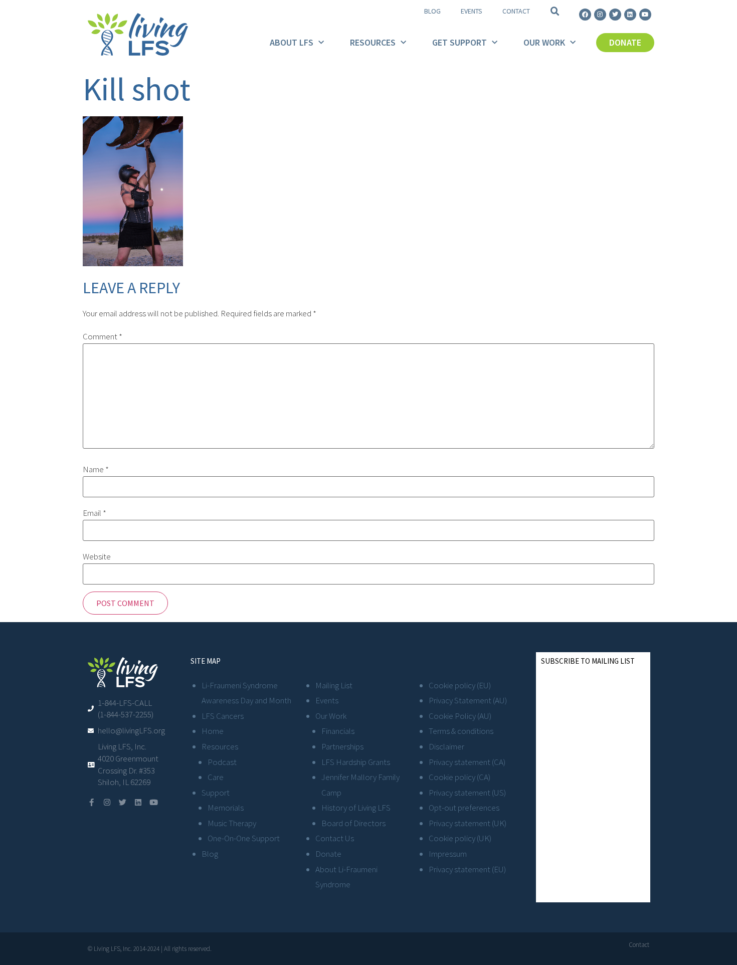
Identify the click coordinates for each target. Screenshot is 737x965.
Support (216, 792)
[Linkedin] (630, 15)
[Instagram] (600, 15)
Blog (432, 11)
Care (216, 777)
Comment (102, 336)
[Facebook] (585, 15)
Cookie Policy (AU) (460, 715)
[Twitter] (615, 15)
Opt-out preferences (464, 807)
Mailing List (333, 685)
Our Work (544, 42)
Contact (516, 11)
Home (213, 730)
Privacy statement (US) (467, 792)
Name (96, 469)
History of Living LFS (356, 807)
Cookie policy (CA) (459, 777)
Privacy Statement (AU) (468, 700)
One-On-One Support (244, 838)
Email (94, 513)
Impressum (448, 853)
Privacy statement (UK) (467, 823)
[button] (555, 12)
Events (471, 11)
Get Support (459, 42)
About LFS (291, 42)
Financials (337, 730)
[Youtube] (645, 15)
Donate (328, 853)
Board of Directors (353, 823)
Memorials (226, 807)
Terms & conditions (461, 730)
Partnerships (342, 746)
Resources (373, 42)
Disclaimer (446, 746)
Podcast (222, 761)
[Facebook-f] (91, 802)
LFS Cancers (223, 715)
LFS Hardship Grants (355, 761)
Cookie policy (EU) (460, 685)
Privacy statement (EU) (467, 869)
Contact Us (334, 838)
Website (97, 556)
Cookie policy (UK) (460, 838)
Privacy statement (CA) (467, 761)
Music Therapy (232, 823)
